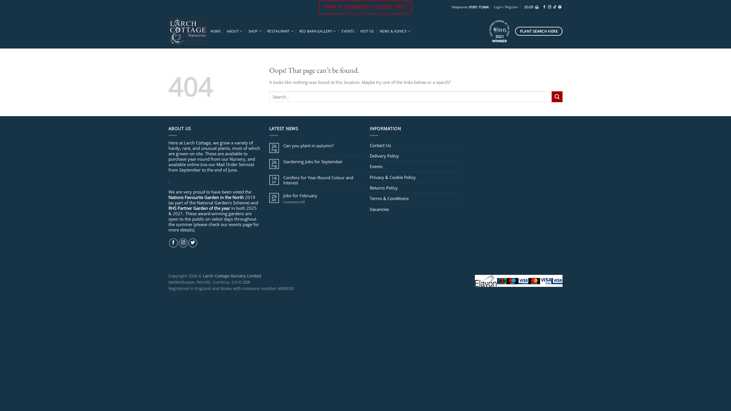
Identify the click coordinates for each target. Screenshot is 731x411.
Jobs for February (300, 195)
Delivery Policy (384, 156)
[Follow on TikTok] (554, 7)
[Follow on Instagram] (549, 7)
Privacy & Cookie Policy (393, 177)
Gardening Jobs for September (313, 161)
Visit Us (367, 31)
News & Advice (393, 31)
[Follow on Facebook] (544, 7)
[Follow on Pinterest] (559, 7)
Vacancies (379, 209)
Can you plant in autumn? (308, 145)
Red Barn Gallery (315, 31)
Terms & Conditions (389, 198)
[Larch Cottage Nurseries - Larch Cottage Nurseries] (188, 31)
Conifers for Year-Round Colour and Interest (318, 180)
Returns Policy (384, 188)
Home (215, 31)
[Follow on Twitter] (192, 242)
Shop (253, 31)
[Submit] (557, 96)
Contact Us (380, 145)
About (233, 31)
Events (348, 31)
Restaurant (278, 31)
